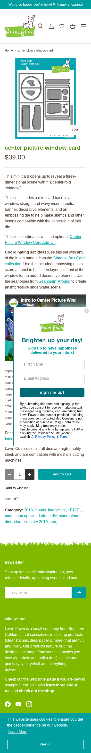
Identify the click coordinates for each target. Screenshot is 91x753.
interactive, (57, 510)
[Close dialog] (86, 311)
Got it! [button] (45, 744)
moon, (10, 516)
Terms (64, 437)
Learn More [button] (17, 732)
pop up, (23, 516)
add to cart (62, 474)
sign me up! (52, 393)
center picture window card (35, 50)
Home (9, 50)
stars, (18, 522)
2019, (29, 510)
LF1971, (75, 510)
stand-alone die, (44, 516)
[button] (72, 26)
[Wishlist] (62, 26)
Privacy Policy (45, 437)
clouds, (41, 510)
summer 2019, (36, 522)
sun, (53, 522)
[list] (45, 98)
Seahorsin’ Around (54, 281)
